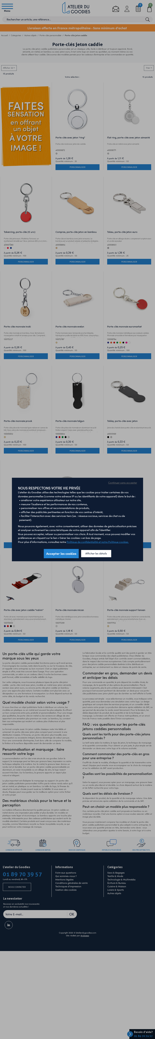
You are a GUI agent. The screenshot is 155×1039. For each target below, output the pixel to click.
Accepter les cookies (61, 553)
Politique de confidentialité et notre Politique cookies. (98, 542)
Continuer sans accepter (122, 482)
